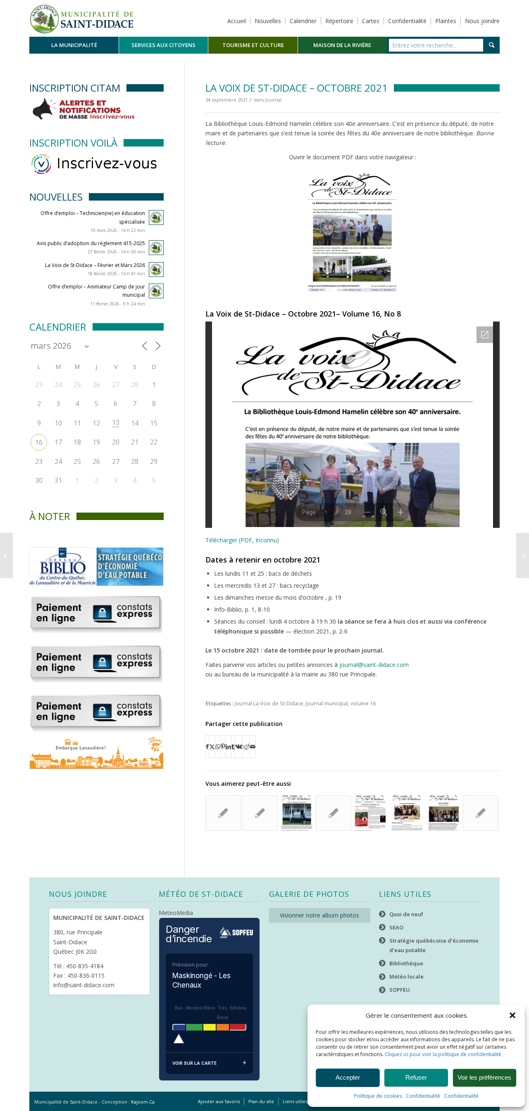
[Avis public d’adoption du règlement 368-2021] (522, 555)
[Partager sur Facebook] (207, 746)
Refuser (416, 1077)
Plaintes (445, 21)
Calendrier (303, 21)
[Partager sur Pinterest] (223, 746)
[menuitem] (74, 45)
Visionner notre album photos (319, 915)
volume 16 (363, 703)
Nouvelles (268, 21)
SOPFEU (399, 989)
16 (39, 442)
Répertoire (339, 21)
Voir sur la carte (194, 1063)
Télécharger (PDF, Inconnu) (242, 540)
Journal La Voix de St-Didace (269, 703)
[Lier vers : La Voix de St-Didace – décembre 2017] (407, 813)
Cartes (370, 21)
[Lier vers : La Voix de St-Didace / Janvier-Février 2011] (223, 813)
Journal (273, 100)
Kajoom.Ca (143, 1102)
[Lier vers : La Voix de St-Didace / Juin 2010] (480, 813)
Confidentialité (423, 1095)
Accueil (236, 21)
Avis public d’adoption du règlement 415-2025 (91, 243)
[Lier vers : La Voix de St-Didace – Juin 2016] (444, 813)
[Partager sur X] (212, 746)
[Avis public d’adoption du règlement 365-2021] (6, 555)
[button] (512, 1015)
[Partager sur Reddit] (246, 746)
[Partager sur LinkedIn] (228, 746)
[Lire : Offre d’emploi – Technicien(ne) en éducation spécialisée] (156, 217)
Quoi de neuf (406, 914)
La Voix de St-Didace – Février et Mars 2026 (95, 265)
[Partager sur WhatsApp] (217, 746)
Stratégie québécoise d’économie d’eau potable (434, 945)
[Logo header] (81, 18)
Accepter (348, 1077)
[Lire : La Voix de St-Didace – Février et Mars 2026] (156, 269)
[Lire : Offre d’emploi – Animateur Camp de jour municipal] (156, 291)
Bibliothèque (406, 963)
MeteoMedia (176, 913)
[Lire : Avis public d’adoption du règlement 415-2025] (156, 247)
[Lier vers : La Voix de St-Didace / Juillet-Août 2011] (333, 813)
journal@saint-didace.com (373, 665)
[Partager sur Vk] (238, 746)
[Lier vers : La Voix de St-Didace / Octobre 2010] (260, 813)
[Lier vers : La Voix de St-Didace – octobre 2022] (370, 813)
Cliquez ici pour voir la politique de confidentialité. (444, 1054)
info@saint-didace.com (83, 985)
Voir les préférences (484, 1077)
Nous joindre (482, 21)
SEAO (396, 927)
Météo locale (406, 976)
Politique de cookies (378, 1095)
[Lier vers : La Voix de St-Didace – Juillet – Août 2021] (297, 813)
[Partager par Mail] (252, 746)
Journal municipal (327, 703)
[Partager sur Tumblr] (233, 746)
